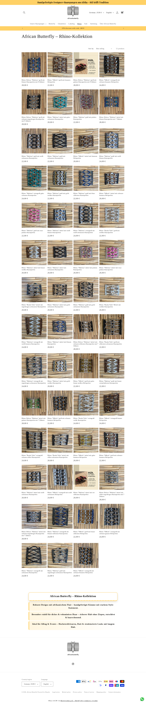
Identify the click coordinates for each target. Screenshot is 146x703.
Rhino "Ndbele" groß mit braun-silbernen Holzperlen (84, 532)
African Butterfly (32, 692)
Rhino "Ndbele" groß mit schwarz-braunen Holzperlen (59, 419)
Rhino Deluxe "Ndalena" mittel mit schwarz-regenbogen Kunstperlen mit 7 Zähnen (34, 533)
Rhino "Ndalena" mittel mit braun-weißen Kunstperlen (33, 269)
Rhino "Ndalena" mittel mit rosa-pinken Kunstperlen (110, 269)
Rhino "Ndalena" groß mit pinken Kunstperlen (84, 118)
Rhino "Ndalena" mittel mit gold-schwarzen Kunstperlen (59, 306)
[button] (24, 12)
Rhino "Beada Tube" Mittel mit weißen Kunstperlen (110, 306)
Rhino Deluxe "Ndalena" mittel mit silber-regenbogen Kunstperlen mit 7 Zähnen (111, 494)
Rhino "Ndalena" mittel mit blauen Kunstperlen (59, 343)
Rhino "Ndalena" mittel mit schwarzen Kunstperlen (57, 269)
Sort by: (91, 48)
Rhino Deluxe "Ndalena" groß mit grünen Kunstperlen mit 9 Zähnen (84, 81)
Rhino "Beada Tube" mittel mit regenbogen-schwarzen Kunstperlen (34, 306)
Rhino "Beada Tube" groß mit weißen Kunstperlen (109, 231)
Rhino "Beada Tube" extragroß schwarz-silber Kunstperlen (32, 456)
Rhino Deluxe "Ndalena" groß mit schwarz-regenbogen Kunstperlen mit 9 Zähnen (33, 119)
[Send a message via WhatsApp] (142, 699)
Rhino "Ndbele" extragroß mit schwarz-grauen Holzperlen (109, 532)
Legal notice (56, 692)
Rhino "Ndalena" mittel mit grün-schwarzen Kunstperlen (59, 118)
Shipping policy (101, 692)
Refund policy (66, 692)
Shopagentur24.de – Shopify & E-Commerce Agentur (79, 701)
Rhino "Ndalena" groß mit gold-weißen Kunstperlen (58, 194)
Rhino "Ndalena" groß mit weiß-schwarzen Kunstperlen (33, 157)
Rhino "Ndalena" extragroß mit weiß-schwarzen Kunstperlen (84, 231)
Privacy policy (77, 692)
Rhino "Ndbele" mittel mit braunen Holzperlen (85, 157)
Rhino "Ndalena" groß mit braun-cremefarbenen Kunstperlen (110, 382)
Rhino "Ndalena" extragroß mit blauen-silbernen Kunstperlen (58, 532)
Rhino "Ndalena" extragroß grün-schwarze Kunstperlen (33, 194)
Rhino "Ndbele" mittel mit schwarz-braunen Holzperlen (111, 194)
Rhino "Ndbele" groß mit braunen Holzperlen (59, 81)
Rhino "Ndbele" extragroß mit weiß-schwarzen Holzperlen (60, 493)
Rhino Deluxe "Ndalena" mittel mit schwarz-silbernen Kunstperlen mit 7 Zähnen (85, 344)
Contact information (114, 692)
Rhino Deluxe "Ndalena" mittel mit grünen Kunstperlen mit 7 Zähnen (34, 419)
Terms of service (89, 692)
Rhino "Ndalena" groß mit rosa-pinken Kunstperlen (32, 231)
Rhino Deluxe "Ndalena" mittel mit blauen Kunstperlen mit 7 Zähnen (111, 118)
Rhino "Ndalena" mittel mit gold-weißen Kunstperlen (59, 382)
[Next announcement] (123, 28)
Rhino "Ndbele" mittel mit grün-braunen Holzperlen (84, 456)
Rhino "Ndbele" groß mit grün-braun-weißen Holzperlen (83, 382)
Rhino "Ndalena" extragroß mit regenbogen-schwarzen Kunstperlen (34, 382)
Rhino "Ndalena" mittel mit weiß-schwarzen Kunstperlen (33, 493)
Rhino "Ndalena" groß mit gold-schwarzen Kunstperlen (84, 306)
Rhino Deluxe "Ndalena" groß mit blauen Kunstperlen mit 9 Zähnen (33, 81)
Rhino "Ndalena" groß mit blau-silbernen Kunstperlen (84, 194)
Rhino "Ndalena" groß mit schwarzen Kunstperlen (56, 157)
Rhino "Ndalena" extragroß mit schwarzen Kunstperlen (32, 572)
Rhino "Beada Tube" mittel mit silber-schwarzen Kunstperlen (58, 456)
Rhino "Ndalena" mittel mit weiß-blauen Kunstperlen (59, 231)
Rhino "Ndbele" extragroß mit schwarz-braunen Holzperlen (109, 81)
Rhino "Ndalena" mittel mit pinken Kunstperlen (85, 269)
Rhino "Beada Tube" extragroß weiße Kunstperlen (83, 419)
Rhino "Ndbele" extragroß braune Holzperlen (110, 419)
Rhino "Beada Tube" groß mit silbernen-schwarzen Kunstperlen (110, 343)
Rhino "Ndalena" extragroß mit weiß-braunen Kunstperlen (32, 343)
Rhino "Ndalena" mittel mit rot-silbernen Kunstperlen (84, 493)
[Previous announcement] (22, 28)
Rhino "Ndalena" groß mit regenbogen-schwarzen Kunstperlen (60, 572)
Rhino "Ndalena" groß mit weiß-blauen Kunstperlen (110, 157)
